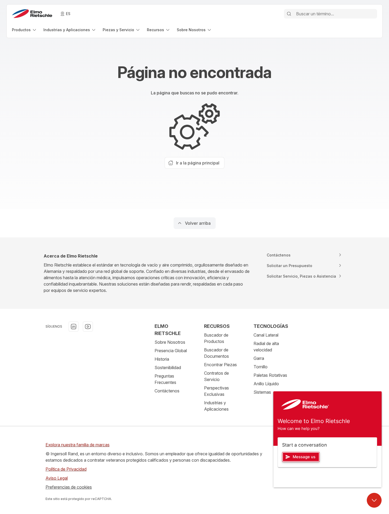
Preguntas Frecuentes (165, 379)
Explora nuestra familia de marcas (78, 444)
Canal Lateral (266, 335)
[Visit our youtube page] (88, 327)
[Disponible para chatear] (374, 500)
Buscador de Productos (216, 338)
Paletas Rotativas (270, 375)
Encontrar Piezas (220, 364)
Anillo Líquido (266, 383)
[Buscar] (289, 14)
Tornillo (261, 366)
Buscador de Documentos (216, 353)
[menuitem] (24, 30)
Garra (259, 358)
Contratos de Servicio (216, 376)
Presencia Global (171, 350)
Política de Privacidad (66, 469)
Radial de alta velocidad (266, 346)
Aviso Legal (57, 478)
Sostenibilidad (168, 367)
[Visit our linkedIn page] (74, 327)
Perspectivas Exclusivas (216, 391)
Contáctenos (167, 390)
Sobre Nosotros (170, 342)
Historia (162, 359)
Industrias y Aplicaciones (216, 406)
